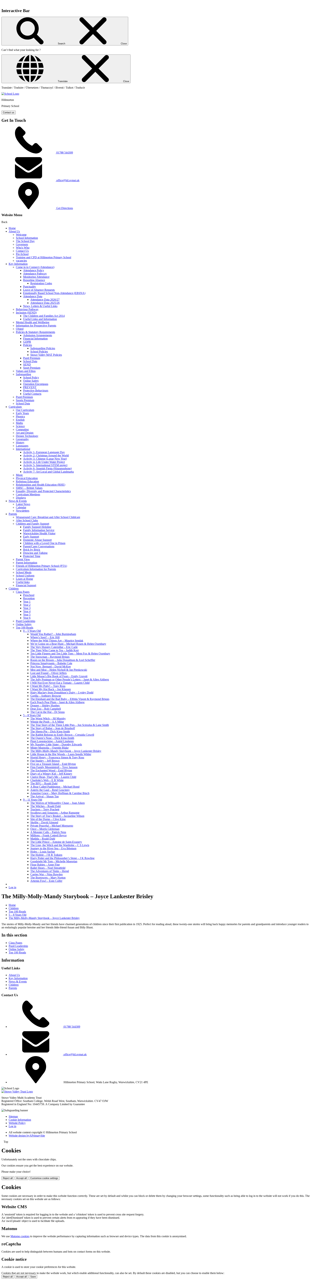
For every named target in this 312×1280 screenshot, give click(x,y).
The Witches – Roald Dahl (45, 806)
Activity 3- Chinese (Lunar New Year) (45, 458)
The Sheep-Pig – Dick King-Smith (50, 731)
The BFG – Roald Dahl (43, 783)
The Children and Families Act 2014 (44, 315)
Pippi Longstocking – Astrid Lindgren (52, 741)
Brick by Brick (31, 549)
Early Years (22, 413)
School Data (30, 361)
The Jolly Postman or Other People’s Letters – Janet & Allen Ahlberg (69, 679)
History (20, 442)
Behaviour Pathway (27, 309)
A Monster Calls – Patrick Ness (48, 832)
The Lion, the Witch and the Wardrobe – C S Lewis (59, 845)
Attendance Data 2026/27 (45, 299)
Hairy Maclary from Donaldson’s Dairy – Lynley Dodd (61, 692)
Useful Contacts (32, 393)
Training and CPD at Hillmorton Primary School (43, 257)
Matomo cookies (19, 1236)
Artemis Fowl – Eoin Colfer (46, 880)
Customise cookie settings (44, 1178)
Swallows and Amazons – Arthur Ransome (54, 812)
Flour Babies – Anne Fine (45, 864)
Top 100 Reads (24, 627)
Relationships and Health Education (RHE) (40, 484)
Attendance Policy (33, 270)
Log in (12, 887)
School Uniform (25, 575)
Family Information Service (38, 530)
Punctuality (29, 286)
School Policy (31, 377)
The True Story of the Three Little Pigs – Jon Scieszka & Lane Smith (69, 725)
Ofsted (19, 328)
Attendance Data (32, 296)
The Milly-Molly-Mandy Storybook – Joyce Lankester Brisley (65, 750)
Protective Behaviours (35, 390)
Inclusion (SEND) (26, 312)
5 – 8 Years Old (32, 715)
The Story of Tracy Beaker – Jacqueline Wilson (57, 815)
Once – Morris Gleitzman (44, 828)
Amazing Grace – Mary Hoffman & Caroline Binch (59, 793)
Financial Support (26, 585)
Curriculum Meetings (28, 494)
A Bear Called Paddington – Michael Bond (54, 786)
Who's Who (22, 247)
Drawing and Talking (35, 552)
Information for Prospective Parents (36, 325)
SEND (27, 364)
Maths (19, 423)
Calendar (21, 507)
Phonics (20, 416)
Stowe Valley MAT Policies (46, 354)
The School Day (25, 241)
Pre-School (22, 254)
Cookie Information (20, 1119)
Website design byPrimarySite (27, 1135)
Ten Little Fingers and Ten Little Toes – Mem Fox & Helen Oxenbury (70, 653)
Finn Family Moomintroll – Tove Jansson (53, 767)
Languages (22, 445)
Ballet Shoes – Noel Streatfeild (47, 867)
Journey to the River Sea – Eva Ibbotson (53, 848)
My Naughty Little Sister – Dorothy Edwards (56, 744)
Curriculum (15, 406)
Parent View (23, 559)
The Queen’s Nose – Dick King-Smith (52, 737)
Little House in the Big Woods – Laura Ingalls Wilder (60, 754)
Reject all (8, 1178)
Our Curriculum (25, 410)
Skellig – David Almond (44, 822)
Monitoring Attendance (36, 276)
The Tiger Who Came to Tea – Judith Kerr (54, 650)
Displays (21, 497)
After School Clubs (27, 520)
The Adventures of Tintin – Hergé (49, 871)
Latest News (23, 504)
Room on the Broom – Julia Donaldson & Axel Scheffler (62, 660)
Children (14, 588)
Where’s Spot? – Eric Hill (45, 637)
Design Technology (27, 435)
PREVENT (29, 387)
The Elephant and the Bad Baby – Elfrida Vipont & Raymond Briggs (69, 699)
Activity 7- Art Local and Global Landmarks (48, 471)
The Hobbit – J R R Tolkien (46, 854)
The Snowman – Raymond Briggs (50, 656)
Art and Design (24, 432)
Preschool (28, 595)
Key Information (18, 263)
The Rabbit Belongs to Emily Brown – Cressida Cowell (62, 734)
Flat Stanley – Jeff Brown (45, 760)
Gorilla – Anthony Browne (45, 695)
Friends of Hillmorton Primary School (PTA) (41, 565)
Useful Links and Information (40, 319)
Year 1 (27, 601)
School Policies (39, 351)
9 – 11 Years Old (32, 799)
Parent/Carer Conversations (38, 546)
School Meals (23, 572)
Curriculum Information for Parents (36, 569)
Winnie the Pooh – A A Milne (47, 721)
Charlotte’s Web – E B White (47, 780)
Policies (27, 345)
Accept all (21, 1178)
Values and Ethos (26, 371)
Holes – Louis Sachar (42, 851)
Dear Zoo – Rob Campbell (45, 708)
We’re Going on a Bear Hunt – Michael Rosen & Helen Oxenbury (68, 643)
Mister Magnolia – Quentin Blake (49, 747)
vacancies (21, 260)
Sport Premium (31, 367)
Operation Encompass (35, 384)
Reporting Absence (34, 280)
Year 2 (27, 604)
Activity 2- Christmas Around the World (46, 455)
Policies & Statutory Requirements (35, 332)
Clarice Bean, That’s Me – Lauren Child (53, 776)
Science (20, 426)
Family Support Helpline (37, 526)
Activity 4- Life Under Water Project (44, 461)
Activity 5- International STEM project (45, 465)
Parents (13, 513)
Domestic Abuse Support (37, 539)
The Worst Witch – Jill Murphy (48, 718)
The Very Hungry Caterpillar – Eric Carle (54, 647)
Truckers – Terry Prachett (44, 809)
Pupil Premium (31, 358)
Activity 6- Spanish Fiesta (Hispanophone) (47, 468)
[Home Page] (10, 93)
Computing (22, 429)
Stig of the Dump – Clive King (48, 819)
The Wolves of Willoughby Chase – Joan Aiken (57, 802)
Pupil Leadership (25, 621)
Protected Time (31, 556)
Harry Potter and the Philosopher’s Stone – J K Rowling (62, 858)
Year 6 (27, 617)
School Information (27, 237)
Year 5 (27, 614)
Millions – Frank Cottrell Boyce (48, 835)
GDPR (27, 341)
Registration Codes (41, 283)
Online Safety (31, 380)
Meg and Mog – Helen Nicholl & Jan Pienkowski (58, 669)
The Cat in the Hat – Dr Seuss (47, 712)
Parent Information (26, 562)
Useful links (23, 582)
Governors (22, 244)
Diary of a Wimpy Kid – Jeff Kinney (51, 773)
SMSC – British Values (29, 487)
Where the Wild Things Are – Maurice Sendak (56, 640)
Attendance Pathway (35, 273)
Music (19, 474)
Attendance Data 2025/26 (45, 302)
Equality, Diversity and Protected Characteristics (43, 491)
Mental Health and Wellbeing (32, 322)
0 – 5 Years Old (32, 630)
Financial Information (35, 338)
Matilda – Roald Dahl (42, 838)
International (23, 448)
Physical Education (27, 478)
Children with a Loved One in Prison (44, 543)
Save (33, 1276)
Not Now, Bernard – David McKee (50, 666)
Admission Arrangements (37, 335)
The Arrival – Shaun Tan (44, 796)
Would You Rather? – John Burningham (53, 634)
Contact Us (22, 250)
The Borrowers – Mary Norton (48, 877)
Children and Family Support (32, 523)
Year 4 (27, 611)
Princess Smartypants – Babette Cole (51, 663)
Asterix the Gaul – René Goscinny (50, 789)
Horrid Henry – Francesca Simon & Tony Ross (57, 757)
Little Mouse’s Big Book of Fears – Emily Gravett (58, 676)
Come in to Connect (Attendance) (35, 267)
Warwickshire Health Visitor (39, 533)
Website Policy (17, 1122)
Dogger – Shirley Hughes (45, 705)
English (20, 419)
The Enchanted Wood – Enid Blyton (51, 770)
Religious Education (27, 481)
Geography (22, 439)
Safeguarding (23, 374)
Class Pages (22, 591)
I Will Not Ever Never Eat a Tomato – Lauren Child (60, 682)
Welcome (21, 234)
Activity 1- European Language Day (44, 452)
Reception (29, 598)
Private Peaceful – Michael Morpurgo (51, 825)
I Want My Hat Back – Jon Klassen (50, 689)
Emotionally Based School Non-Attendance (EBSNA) (54, 293)
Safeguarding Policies (42, 348)
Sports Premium (25, 400)
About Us (14, 231)
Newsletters (22, 510)
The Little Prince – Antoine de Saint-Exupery (56, 841)
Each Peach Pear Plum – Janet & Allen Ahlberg (57, 702)
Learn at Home (24, 578)
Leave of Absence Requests (39, 289)
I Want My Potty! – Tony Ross (47, 686)
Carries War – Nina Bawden (46, 874)
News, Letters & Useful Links (40, 306)
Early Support (31, 536)
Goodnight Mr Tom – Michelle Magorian (53, 861)
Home (12, 228)
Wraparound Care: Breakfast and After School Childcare (48, 517)
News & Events (18, 500)
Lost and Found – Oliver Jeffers (48, 673)
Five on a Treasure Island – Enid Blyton (53, 763)
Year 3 (27, 608)
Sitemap (13, 1116)
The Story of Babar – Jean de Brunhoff (52, 728)
